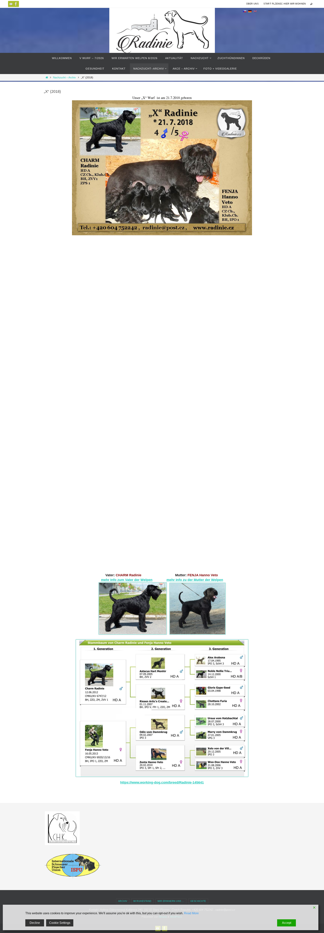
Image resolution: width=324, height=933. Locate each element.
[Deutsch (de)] (250, 11)
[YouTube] (11, 4)
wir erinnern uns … (171, 901)
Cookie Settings (59, 922)
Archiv (122, 901)
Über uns (252, 3)
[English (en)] (255, 11)
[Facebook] (16, 4)
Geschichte (198, 901)
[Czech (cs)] (244, 11)
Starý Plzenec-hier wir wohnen (284, 3)
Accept (286, 922)
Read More (191, 913)
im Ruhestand (142, 901)
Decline (35, 922)
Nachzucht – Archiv (64, 77)
